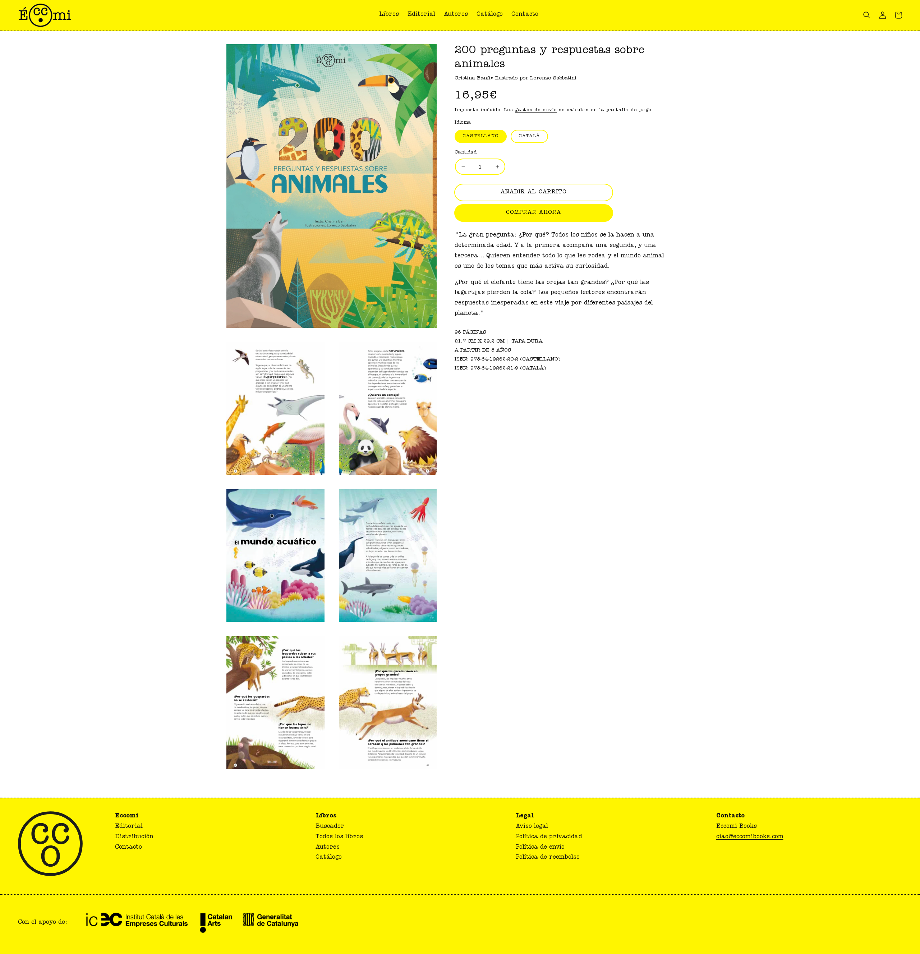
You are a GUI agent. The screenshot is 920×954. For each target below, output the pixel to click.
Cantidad (466, 152)
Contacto (128, 847)
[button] (525, 15)
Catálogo (329, 858)
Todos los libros (339, 837)
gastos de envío (536, 110)
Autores (328, 847)
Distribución (134, 837)
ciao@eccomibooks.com (749, 837)
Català (529, 136)
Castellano (481, 136)
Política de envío (540, 847)
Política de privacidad (549, 837)
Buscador (330, 827)
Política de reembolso (548, 858)
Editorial (129, 827)
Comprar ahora (533, 213)
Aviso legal (532, 827)
